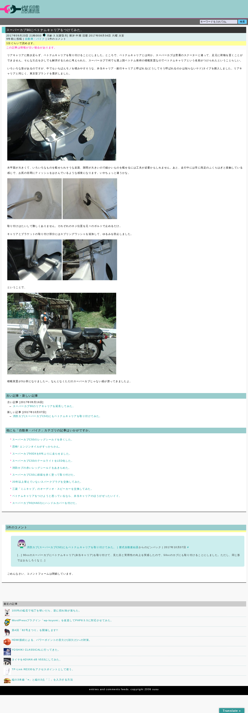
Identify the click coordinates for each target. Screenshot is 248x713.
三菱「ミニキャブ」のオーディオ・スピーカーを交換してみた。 (53, 488)
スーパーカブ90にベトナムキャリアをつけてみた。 (45, 30)
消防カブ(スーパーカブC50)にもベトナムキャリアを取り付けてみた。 (57, 416)
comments (113, 689)
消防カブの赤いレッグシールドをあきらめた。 (41, 467)
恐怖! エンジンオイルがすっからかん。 (37, 446)
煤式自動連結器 (124, 9)
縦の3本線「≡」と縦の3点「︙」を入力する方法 (42, 679)
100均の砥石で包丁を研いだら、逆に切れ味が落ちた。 (46, 610)
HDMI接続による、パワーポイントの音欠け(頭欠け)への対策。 (52, 639)
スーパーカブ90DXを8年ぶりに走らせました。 (42, 453)
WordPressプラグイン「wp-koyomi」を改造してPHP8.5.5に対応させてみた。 (62, 620)
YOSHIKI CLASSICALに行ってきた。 (36, 649)
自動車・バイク (35, 39)
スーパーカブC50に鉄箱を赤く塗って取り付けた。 (44, 474)
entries (94, 689)
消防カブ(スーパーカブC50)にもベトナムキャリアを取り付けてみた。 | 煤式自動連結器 (83, 547)
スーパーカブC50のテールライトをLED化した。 (43, 460)
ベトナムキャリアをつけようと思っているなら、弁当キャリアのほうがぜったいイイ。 (67, 495)
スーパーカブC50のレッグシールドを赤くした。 (43, 439)
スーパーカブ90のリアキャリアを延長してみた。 (44, 406)
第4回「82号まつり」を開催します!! (35, 630)
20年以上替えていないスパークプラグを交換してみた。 (47, 481)
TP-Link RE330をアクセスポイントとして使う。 (43, 669)
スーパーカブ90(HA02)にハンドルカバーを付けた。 (45, 503)
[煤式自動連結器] (124, 9)
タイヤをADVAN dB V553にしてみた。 (37, 659)
